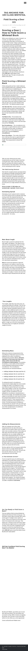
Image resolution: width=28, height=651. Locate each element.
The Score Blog (17, 25)
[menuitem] (25, 2)
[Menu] (25, 2)
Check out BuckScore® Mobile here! (11, 620)
